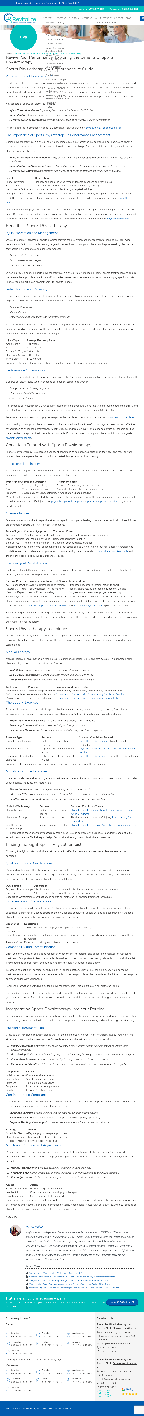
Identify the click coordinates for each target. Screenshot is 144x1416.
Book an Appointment (122, 1302)
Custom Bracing (53, 43)
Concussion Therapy (55, 35)
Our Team (74, 18)
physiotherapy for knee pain (66, 501)
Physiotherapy (52, 75)
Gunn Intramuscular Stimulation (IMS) (55, 49)
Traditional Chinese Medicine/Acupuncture (56, 89)
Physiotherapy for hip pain (85, 825)
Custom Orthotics (54, 39)
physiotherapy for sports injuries (104, 127)
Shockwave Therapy (55, 79)
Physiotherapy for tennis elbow (88, 810)
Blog (128, 18)
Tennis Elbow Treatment (109, 35)
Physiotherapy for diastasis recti (118, 825)
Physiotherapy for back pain (70, 694)
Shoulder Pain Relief (107, 22)
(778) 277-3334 (97, 9)
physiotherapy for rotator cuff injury (48, 605)
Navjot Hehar (34, 1227)
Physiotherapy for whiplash (102, 698)
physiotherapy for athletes (119, 417)
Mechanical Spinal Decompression (54, 65)
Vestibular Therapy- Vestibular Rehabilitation (57, 97)
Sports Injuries (52, 83)
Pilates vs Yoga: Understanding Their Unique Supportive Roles (56, 1273)
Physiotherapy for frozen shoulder (97, 748)
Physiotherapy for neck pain (70, 698)
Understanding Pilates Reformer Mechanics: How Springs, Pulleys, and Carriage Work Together (70, 1284)
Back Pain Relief (105, 39)
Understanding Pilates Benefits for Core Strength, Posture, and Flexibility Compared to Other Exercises (74, 1288)
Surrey (61, 22)
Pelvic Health (51, 71)
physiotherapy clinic (118, 218)
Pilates (48, 106)
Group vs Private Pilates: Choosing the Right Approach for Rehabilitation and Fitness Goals (69, 1280)
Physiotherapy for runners (93, 756)
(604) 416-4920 (131, 9)
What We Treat (103, 18)
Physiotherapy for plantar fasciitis (105, 694)
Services (48, 18)
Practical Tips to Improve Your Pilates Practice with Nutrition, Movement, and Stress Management (71, 1277)
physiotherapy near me (18, 438)
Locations (60, 18)
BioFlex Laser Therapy (56, 31)
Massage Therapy (54, 59)
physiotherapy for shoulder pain (104, 501)
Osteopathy (51, 102)
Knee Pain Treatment (107, 31)
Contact (118, 18)
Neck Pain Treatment (107, 26)
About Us (87, 18)
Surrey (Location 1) (124, 1328)
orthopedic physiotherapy (87, 605)
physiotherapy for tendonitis (112, 551)
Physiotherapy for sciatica (93, 741)
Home (9, 53)
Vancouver (63, 26)
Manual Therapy (53, 55)
